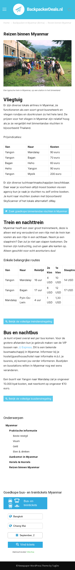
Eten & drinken (21, 451)
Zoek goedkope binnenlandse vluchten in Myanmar (38, 211)
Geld (15, 446)
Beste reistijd (20, 435)
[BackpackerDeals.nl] (38, 9)
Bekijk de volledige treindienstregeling (30, 321)
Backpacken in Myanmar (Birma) (28, 22)
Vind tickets (27, 544)
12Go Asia (30, 552)
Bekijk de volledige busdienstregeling (30, 398)
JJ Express (25, 347)
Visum (16, 441)
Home (6, 22)
